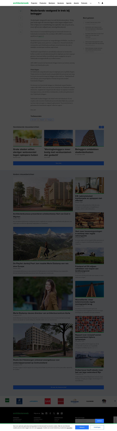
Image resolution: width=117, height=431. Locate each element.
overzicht (39, 428)
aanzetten (69, 428)
